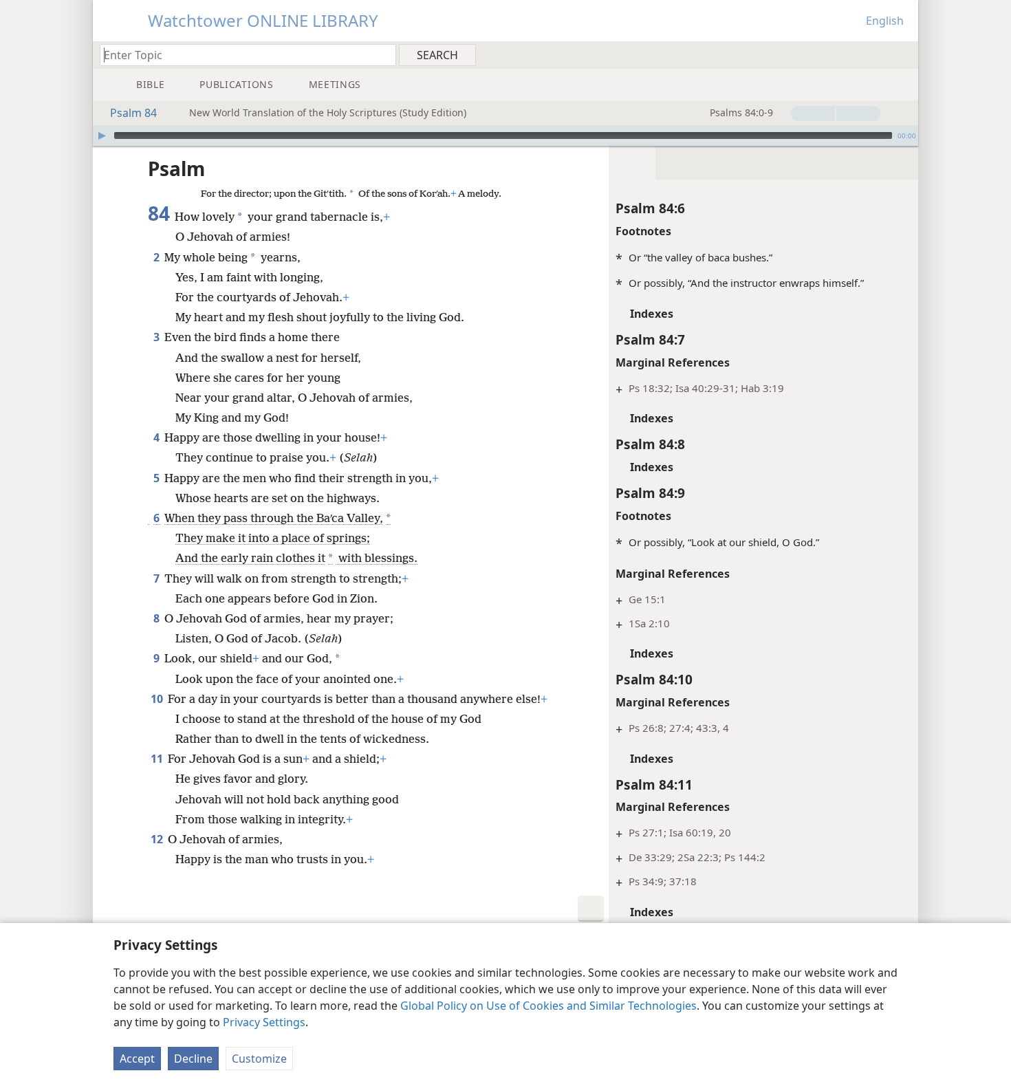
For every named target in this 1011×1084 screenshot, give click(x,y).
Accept (137, 1058)
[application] (505, 135)
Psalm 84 (133, 112)
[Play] (101, 135)
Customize (259, 1058)
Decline (193, 1058)
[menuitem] (903, 54)
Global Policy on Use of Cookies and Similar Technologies (548, 1005)
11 (158, 758)
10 (158, 698)
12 (158, 839)
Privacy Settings (264, 1022)
